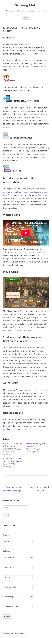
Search (6, 515)
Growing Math (26, 5)
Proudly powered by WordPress (14, 633)
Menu (26, 18)
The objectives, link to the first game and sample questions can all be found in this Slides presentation (25, 191)
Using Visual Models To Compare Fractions (13, 460)
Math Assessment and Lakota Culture (13, 444)
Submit (7, 616)
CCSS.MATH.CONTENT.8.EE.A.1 (17, 44)
